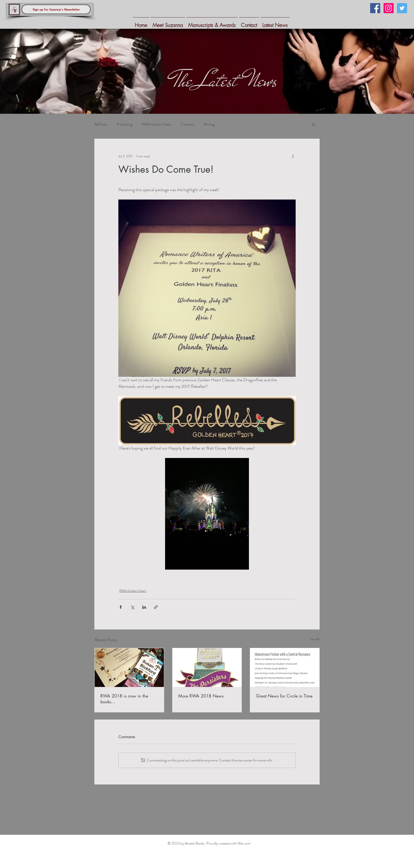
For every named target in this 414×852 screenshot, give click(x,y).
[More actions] (293, 156)
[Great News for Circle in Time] (284, 667)
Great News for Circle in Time (284, 696)
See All (315, 639)
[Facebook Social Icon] (375, 8)
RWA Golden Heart (156, 124)
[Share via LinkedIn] (144, 607)
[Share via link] (156, 607)
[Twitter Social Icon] (402, 8)
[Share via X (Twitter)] (132, 607)
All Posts (100, 124)
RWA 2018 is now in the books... (124, 698)
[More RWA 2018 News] (207, 667)
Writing (209, 124)
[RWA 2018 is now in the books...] (129, 667)
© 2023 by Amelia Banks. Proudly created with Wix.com (209, 843)
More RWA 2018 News (201, 696)
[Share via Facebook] (120, 607)
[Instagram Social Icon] (389, 8)
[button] (313, 124)
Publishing (124, 124)
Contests (187, 124)
